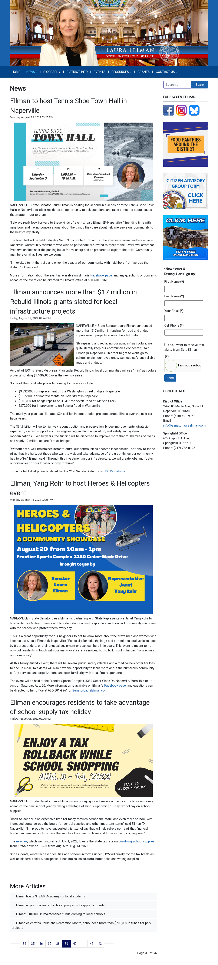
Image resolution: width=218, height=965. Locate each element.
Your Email (174, 311)
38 (58, 944)
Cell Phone (174, 325)
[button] (32, 72)
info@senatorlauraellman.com (184, 425)
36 (41, 944)
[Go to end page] (112, 941)
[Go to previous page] (17, 941)
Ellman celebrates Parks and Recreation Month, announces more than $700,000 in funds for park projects (81, 925)
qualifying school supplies (137, 841)
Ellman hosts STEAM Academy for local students (50, 896)
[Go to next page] (106, 941)
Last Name (174, 296)
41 (83, 944)
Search (200, 85)
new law (21, 841)
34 (24, 944)
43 (100, 944)
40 (74, 944)
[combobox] (177, 84)
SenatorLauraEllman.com (90, 690)
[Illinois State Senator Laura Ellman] (109, 32)
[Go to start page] (12, 941)
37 (49, 944)
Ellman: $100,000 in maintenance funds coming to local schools (60, 914)
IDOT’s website (115, 471)
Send (170, 378)
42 (91, 944)
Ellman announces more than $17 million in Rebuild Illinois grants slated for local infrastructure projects (73, 301)
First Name (174, 282)
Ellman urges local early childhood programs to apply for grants (60, 905)
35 (32, 944)
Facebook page (101, 275)
